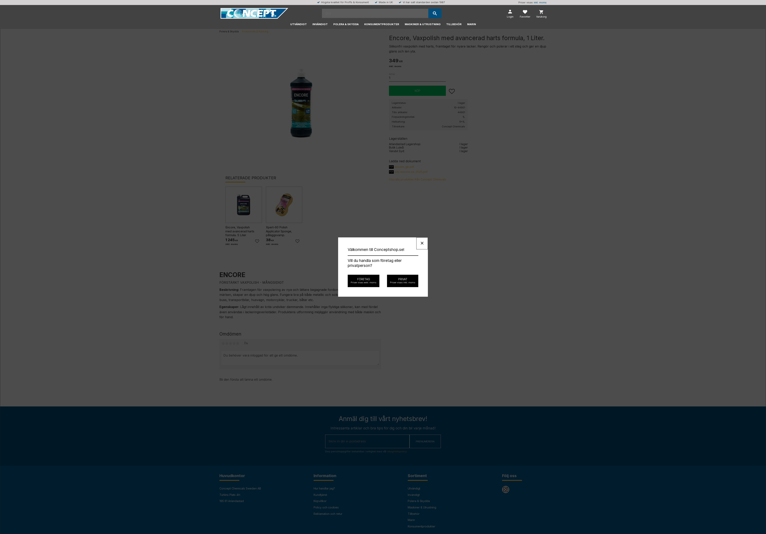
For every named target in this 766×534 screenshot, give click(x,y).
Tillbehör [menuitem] (454, 24)
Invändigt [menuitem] (320, 24)
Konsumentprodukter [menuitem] (381, 24)
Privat (402, 280)
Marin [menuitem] (471, 24)
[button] (525, 14)
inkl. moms (540, 2)
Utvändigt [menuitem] (298, 24)
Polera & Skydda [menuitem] (346, 24)
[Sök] (434, 13)
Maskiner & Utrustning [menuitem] (423, 24)
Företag (363, 280)
